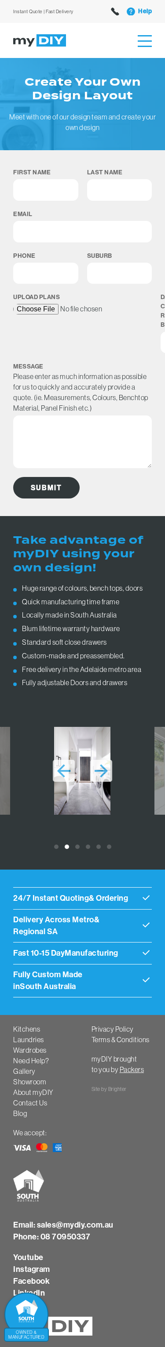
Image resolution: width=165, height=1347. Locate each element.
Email (23, 214)
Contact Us (30, 1103)
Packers (132, 1069)
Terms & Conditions (121, 1040)
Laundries (28, 1040)
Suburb (99, 256)
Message (28, 366)
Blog (20, 1113)
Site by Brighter (109, 1089)
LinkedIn (29, 1293)
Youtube (28, 1257)
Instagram (31, 1269)
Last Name (105, 172)
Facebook (31, 1281)
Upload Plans (36, 297)
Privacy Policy (113, 1029)
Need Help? (31, 1061)
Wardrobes (30, 1050)
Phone (24, 256)
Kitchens (26, 1029)
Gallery (24, 1071)
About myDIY (33, 1092)
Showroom (29, 1082)
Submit (46, 488)
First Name (32, 172)
